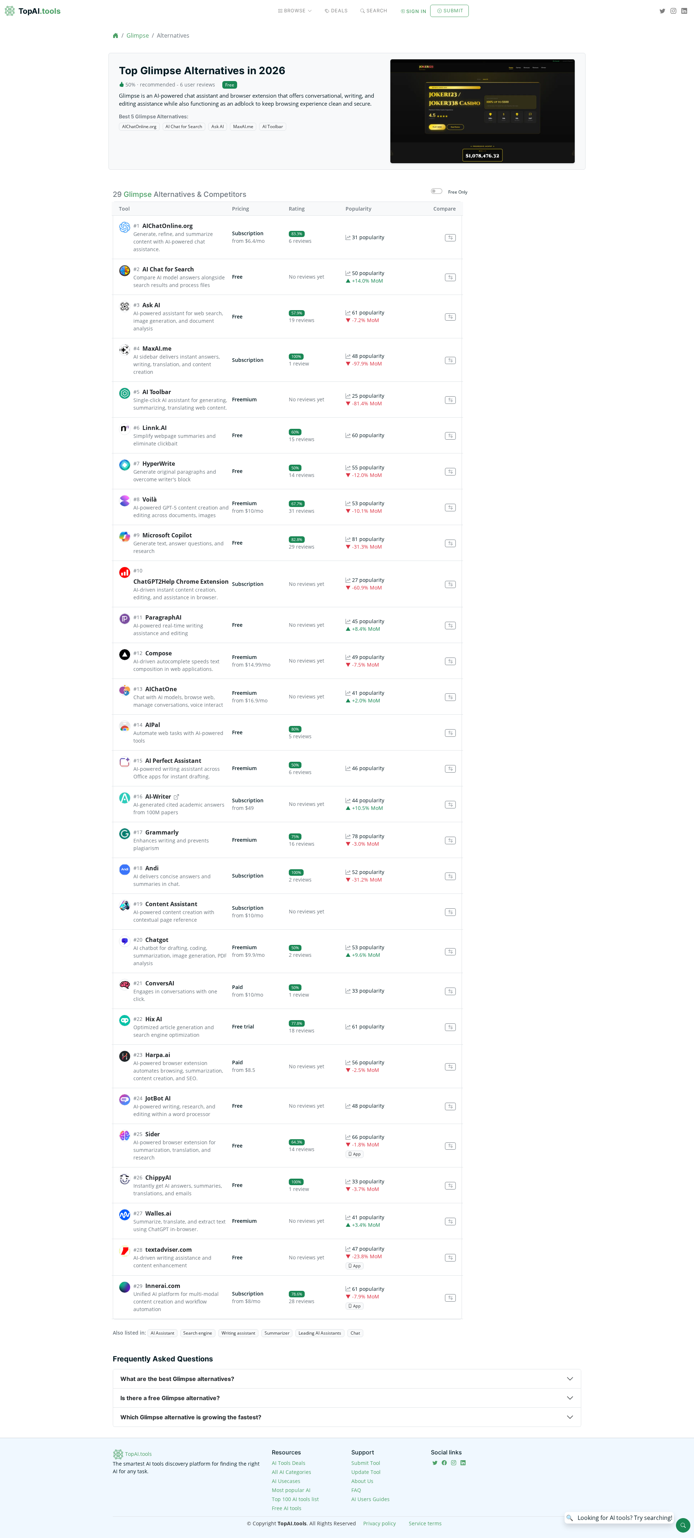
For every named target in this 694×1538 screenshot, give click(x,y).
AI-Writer (158, 796)
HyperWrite (158, 464)
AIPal (152, 725)
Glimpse (138, 35)
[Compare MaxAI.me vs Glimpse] (450, 360)
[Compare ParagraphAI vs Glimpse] (450, 625)
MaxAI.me (243, 126)
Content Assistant (171, 904)
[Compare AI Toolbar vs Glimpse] (450, 400)
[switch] (436, 191)
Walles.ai (158, 1213)
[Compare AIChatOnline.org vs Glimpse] (450, 238)
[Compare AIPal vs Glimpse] (450, 733)
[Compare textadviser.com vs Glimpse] (450, 1258)
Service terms (425, 1523)
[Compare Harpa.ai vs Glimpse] (450, 1067)
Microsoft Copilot (167, 535)
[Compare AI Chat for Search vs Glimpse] (450, 277)
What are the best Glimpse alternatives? (177, 1378)
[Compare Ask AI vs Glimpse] (450, 317)
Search (377, 10)
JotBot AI (158, 1098)
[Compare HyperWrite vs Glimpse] (450, 472)
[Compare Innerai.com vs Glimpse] (450, 1298)
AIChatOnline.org (139, 126)
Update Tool (366, 1472)
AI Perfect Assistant (173, 761)
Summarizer (277, 1333)
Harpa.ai (157, 1055)
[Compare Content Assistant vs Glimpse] (450, 912)
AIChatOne (161, 689)
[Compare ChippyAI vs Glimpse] (450, 1186)
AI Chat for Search (184, 126)
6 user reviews (197, 84)
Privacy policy (379, 1523)
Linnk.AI (154, 428)
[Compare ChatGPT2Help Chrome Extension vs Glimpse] (450, 584)
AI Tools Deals (288, 1462)
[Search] (683, 1525)
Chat (355, 1333)
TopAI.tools (138, 1453)
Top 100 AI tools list (295, 1499)
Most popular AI (291, 1490)
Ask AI (217, 126)
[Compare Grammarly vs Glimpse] (450, 840)
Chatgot (156, 940)
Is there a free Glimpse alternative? (170, 1398)
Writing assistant (238, 1333)
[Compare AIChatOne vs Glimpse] (450, 697)
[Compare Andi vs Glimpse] (450, 876)
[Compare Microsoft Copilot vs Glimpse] (450, 543)
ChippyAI (158, 1178)
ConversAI (159, 983)
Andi (152, 868)
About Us (362, 1481)
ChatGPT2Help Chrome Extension (181, 582)
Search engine (197, 1333)
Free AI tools (286, 1508)
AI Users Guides (370, 1499)
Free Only (457, 192)
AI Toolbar (272, 126)
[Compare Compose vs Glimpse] (450, 661)
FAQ (356, 1490)
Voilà (149, 499)
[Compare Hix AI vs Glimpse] (450, 1027)
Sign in (416, 11)
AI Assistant (162, 1333)
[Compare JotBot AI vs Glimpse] (450, 1106)
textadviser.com (168, 1250)
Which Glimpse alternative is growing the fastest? (190, 1417)
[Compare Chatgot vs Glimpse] (450, 952)
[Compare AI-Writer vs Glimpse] (450, 804)
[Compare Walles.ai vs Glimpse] (450, 1221)
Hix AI (153, 1019)
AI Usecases (286, 1481)
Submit (453, 10)
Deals (339, 10)
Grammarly (162, 832)
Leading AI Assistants (320, 1333)
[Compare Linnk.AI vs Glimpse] (450, 436)
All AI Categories (291, 1472)
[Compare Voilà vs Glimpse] (450, 507)
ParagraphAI (163, 617)
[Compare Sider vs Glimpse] (450, 1146)
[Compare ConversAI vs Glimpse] (450, 991)
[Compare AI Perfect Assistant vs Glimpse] (450, 769)
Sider (152, 1134)
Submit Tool (365, 1462)
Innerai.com (162, 1286)
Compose (158, 653)
